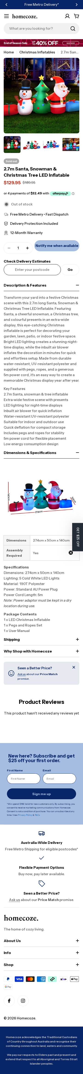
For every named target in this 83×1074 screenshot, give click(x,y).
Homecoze (26, 1018)
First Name (15, 770)
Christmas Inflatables (37, 52)
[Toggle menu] (6, 16)
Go (70, 269)
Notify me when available (57, 245)
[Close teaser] (70, 552)
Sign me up (41, 794)
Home (9, 52)
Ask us (22, 674)
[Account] (67, 16)
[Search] (73, 28)
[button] (6, 4)
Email (47, 770)
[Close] (73, 667)
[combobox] (41, 28)
